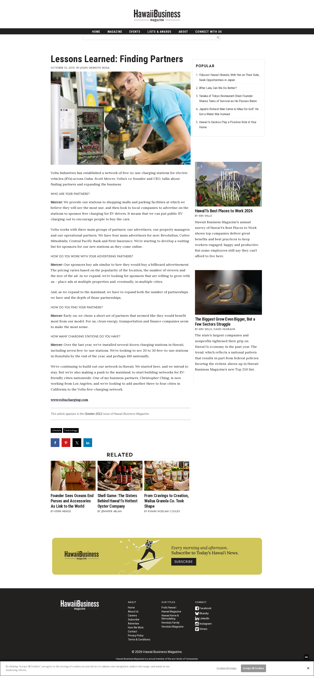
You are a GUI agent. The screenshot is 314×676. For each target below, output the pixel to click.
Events (134, 31)
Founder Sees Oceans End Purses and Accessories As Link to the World (72, 501)
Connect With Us (208, 31)
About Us (133, 611)
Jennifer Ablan (111, 511)
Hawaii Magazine (171, 611)
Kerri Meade (63, 511)
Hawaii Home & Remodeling (170, 617)
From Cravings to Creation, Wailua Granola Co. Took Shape (166, 501)
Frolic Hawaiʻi (169, 607)
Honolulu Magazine (173, 626)
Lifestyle (56, 430)
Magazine (115, 31)
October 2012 (93, 413)
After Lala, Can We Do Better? (218, 88)
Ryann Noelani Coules (164, 511)
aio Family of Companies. (185, 658)
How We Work (136, 627)
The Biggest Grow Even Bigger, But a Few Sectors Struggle (225, 322)
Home (80, 607)
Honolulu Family (171, 622)
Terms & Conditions (139, 639)
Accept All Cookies (253, 668)
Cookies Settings (226, 668)
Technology (71, 430)
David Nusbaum (224, 329)
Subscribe (133, 619)
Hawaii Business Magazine (157, 15)
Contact (132, 631)
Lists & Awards (159, 31)
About (183, 31)
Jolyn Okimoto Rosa (95, 68)
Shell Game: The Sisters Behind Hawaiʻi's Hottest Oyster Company (118, 501)
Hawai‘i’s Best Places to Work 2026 (224, 210)
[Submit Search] (218, 37)
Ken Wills (205, 216)
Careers (132, 615)
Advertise (133, 623)
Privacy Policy (136, 635)
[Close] (308, 668)
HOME (96, 31)
